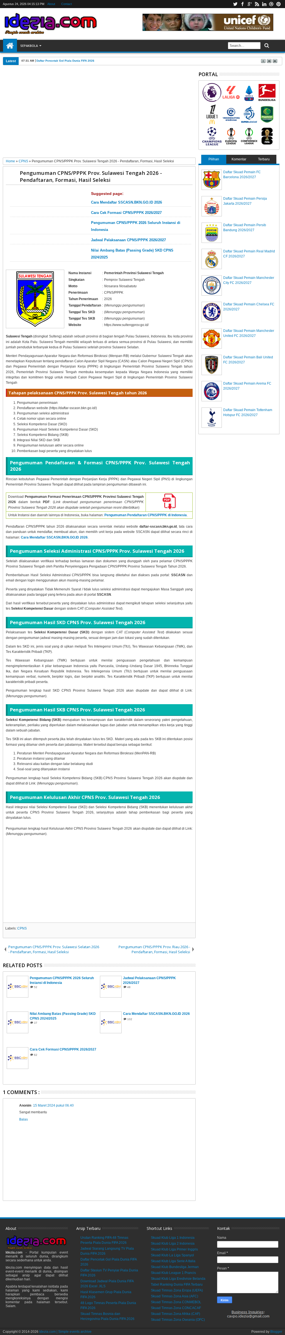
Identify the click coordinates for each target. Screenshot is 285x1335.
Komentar (239, 159)
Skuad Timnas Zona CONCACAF (176, 1308)
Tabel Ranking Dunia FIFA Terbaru (177, 1284)
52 (35, 987)
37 (35, 1022)
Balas (23, 1119)
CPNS (22, 928)
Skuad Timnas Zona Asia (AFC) (174, 1296)
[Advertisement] (99, 113)
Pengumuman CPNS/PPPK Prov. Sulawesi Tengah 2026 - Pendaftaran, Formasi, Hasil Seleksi (91, 176)
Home (10, 46)
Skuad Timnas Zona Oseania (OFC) (178, 1320)
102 (129, 1019)
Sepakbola (29, 46)
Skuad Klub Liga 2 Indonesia (173, 1243)
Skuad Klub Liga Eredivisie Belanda (178, 1279)
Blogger (276, 1332)
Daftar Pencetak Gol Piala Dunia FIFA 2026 (65, 60)
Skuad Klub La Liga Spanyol (172, 1255)
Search (266, 46)
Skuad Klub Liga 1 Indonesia (173, 1238)
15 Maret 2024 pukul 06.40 (53, 1105)
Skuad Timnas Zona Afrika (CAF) (175, 1314)
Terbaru (264, 159)
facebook (242, 4)
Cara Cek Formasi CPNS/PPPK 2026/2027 (126, 213)
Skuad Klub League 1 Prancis (173, 1273)
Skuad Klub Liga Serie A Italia (173, 1261)
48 (129, 987)
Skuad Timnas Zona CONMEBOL (176, 1302)
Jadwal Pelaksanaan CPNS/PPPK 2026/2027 (128, 240)
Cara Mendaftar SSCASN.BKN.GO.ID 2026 (126, 202)
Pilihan (213, 159)
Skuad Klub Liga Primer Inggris (174, 1249)
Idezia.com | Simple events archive (65, 1332)
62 (35, 1054)
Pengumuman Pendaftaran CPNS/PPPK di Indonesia (145, 515)
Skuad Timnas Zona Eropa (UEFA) (177, 1290)
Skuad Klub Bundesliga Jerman (175, 1267)
